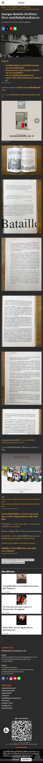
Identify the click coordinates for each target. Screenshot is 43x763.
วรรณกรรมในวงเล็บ (8, 690)
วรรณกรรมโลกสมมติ (9, 688)
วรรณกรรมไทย (7, 693)
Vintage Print (6, 705)
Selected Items (7, 708)
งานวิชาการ (5, 695)
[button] (35, 3)
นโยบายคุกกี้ (28, 756)
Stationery (5, 700)
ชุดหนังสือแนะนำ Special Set (11, 698)
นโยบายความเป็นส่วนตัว (15, 756)
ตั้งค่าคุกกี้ (15, 760)
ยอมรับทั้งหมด (26, 760)
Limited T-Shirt (7, 703)
